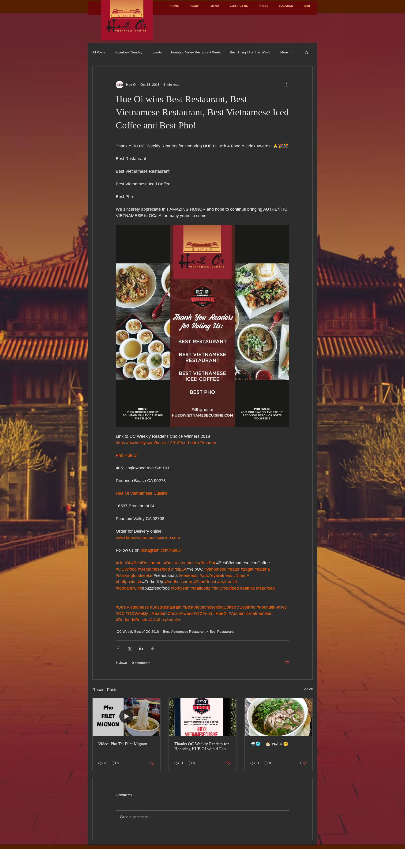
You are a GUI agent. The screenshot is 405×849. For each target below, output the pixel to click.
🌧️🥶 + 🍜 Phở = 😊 (269, 744)
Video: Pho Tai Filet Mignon (122, 743)
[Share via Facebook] (118, 648)
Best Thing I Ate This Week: (250, 52)
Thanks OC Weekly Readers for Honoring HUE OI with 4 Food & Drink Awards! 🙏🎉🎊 (201, 746)
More (284, 52)
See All (308, 689)
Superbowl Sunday (128, 52)
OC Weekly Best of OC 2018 (138, 631)
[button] (306, 52)
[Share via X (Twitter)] (129, 648)
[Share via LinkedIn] (141, 648)
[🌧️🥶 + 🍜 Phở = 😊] (278, 717)
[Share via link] (152, 648)
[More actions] (286, 84)
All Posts (98, 52)
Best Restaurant (222, 631)
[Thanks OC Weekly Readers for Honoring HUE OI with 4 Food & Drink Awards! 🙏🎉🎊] (202, 717)
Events (157, 52)
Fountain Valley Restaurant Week (196, 52)
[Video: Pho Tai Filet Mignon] (126, 717)
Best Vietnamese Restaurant (184, 631)
